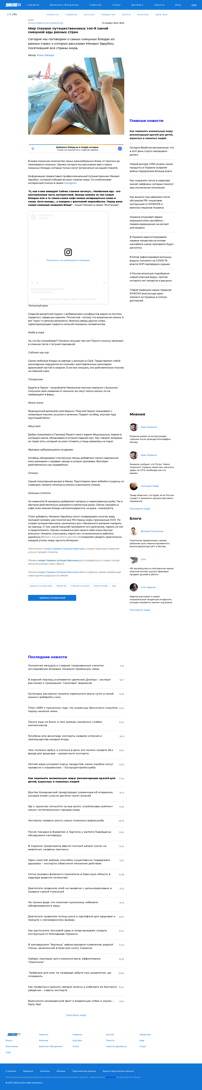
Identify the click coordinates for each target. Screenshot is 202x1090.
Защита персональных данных (118, 1071)
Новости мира (101, 586)
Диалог (31, 20)
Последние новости (47, 657)
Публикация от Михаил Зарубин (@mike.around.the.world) (68, 299)
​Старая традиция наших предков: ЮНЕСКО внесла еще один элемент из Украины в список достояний (151, 295)
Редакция (28, 1071)
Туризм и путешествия (41, 586)
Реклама (60, 1071)
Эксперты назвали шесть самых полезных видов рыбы (66, 820)
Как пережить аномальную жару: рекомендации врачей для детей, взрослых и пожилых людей (151, 135)
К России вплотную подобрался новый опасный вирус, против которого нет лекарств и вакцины (151, 277)
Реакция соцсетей (80, 586)
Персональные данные (84, 1071)
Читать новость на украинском (45, 23)
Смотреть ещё (76, 1015)
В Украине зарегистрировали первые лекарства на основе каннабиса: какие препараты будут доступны (152, 242)
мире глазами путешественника (65, 548)
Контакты (45, 1071)
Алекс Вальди (45, 55)
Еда (114, 586)
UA (9, 14)
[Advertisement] (76, 625)
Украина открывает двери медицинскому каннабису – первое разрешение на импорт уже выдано (149, 222)
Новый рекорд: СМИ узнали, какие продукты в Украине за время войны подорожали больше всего (151, 168)
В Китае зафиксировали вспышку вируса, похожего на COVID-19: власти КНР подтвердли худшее (151, 261)
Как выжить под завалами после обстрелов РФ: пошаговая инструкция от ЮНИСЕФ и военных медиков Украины (150, 202)
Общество (61, 586)
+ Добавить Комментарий (52, 598)
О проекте (11, 1071)
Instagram (70, 183)
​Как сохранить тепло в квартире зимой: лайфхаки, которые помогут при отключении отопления (152, 184)
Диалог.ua (110, 1077)
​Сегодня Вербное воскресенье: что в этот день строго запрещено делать (152, 151)
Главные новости (147, 120)
